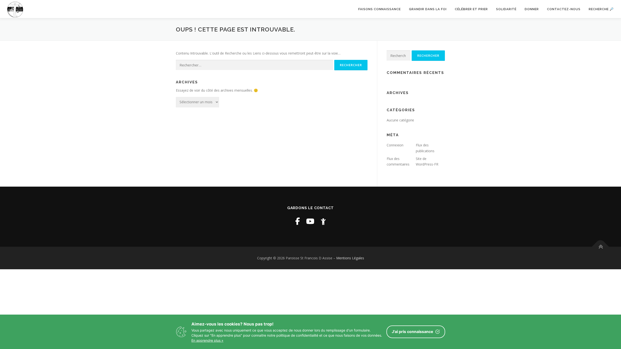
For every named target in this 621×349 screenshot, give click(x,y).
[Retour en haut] (600, 246)
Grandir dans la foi (428, 9)
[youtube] (310, 221)
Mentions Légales (350, 258)
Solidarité (506, 9)
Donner (532, 9)
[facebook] (297, 221)
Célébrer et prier (471, 9)
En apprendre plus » (207, 340)
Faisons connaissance (379, 9)
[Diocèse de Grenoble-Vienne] (323, 221)
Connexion (395, 145)
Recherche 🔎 (601, 9)
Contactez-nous (563, 9)
